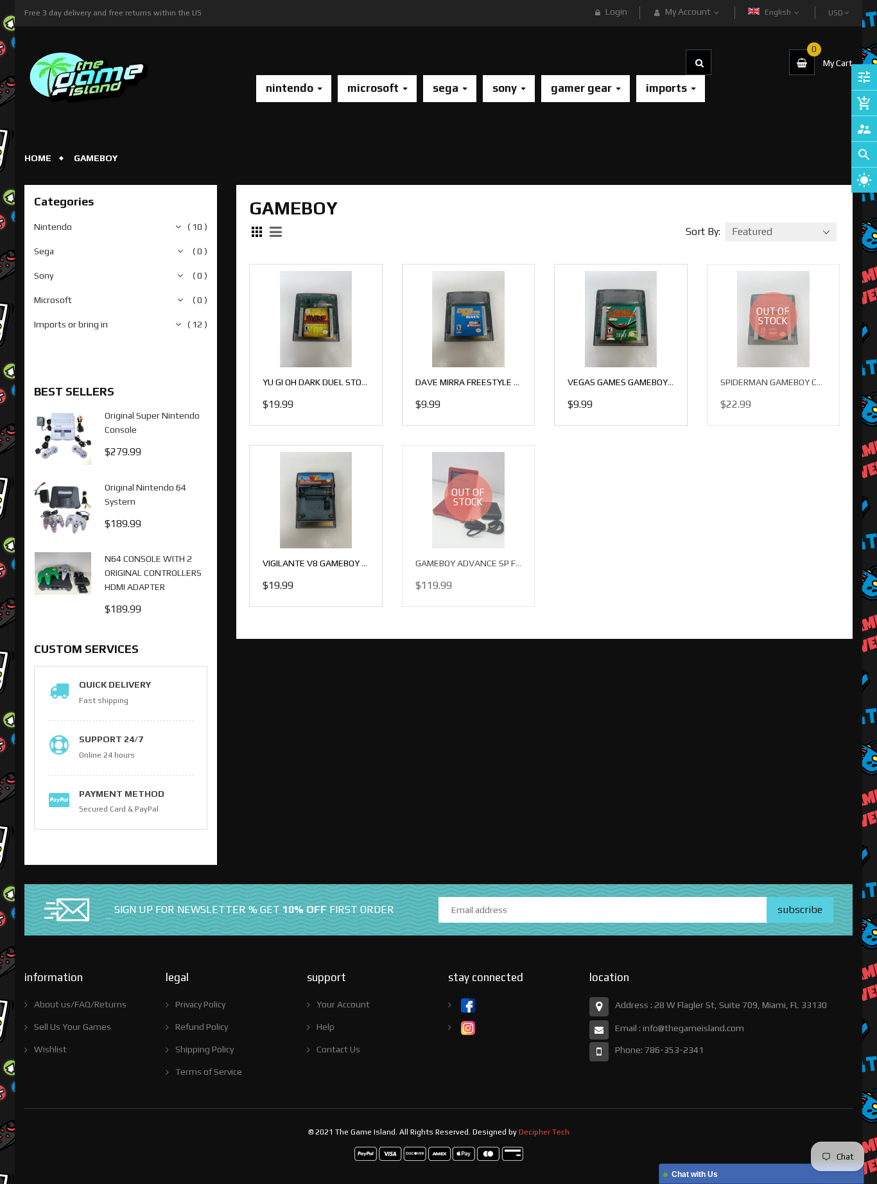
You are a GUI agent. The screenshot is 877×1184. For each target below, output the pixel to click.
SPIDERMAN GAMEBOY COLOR (779, 382)
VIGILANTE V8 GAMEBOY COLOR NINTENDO (348, 563)
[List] (277, 232)
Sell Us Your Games (72, 1027)
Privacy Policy (200, 1004)
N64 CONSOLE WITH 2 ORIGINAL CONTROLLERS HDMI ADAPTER (153, 572)
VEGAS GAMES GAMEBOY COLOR (632, 382)
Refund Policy (201, 1027)
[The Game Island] (438, 1152)
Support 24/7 (111, 739)
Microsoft (53, 300)
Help (325, 1027)
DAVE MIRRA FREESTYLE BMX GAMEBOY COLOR (508, 382)
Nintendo (53, 227)
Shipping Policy (204, 1049)
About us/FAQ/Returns (80, 1004)
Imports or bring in (71, 324)
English (779, 12)
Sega (44, 251)
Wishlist (50, 1049)
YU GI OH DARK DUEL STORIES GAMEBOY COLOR (356, 382)
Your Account (343, 1004)
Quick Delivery (115, 684)
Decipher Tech (544, 1131)
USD (836, 7)
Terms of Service (208, 1071)
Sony (43, 275)
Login (616, 11)
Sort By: (703, 231)
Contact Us (338, 1049)
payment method (121, 793)
